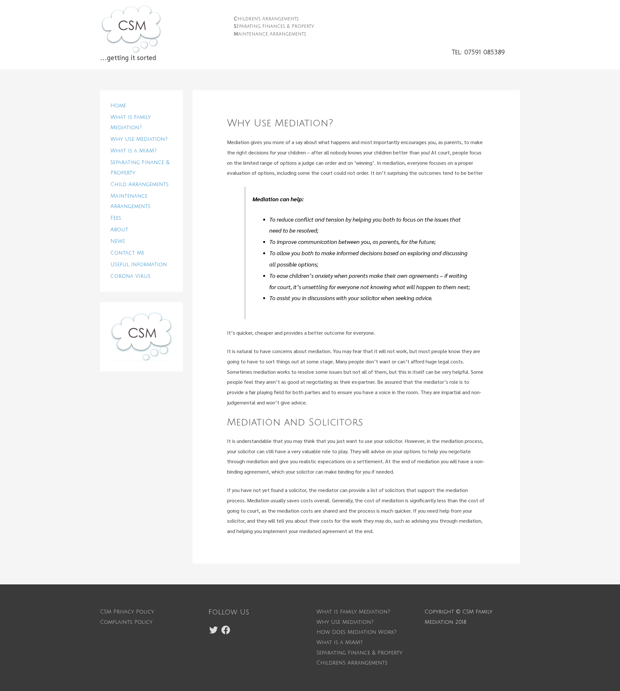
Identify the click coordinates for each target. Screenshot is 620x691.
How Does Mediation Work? (356, 632)
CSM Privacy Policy (127, 612)
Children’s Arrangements (352, 663)
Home (118, 106)
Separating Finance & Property (359, 653)
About (119, 230)
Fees (115, 218)
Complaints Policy (126, 622)
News (117, 241)
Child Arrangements (139, 184)
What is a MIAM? (133, 151)
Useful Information (138, 264)
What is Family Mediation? (353, 612)
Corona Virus (130, 276)
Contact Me (127, 253)
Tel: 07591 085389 (478, 52)
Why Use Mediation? (139, 139)
